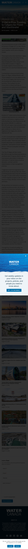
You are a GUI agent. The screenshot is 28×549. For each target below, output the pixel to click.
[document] (14, 274)
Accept (10, 546)
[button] (26, 256)
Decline (17, 546)
